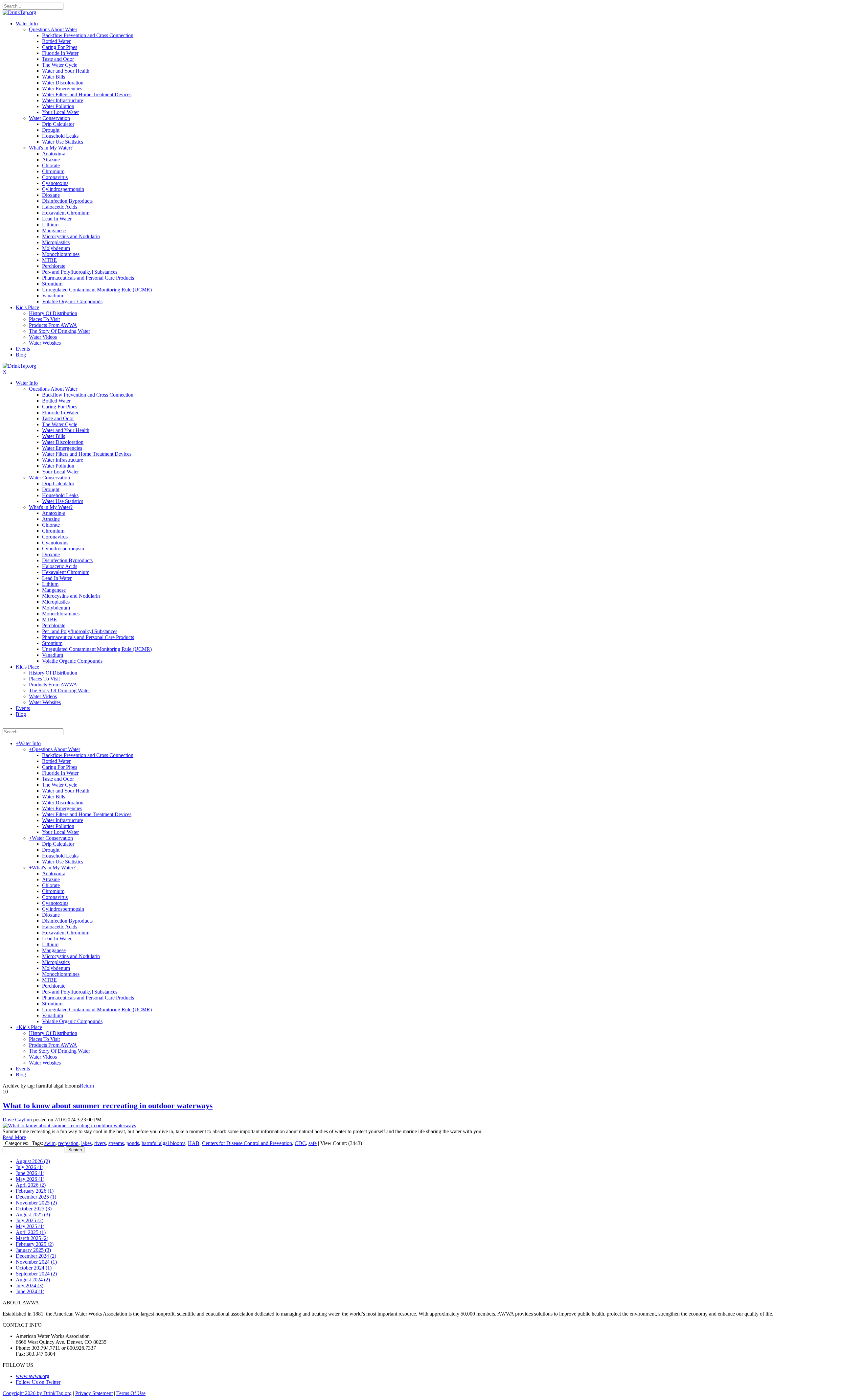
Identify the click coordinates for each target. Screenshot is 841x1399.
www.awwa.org (32, 1376)
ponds (132, 1143)
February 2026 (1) (35, 1191)
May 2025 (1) (30, 1226)
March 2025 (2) (32, 1238)
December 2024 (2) (36, 1256)
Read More (14, 1137)
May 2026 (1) (30, 1179)
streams (116, 1143)
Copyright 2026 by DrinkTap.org (37, 1393)
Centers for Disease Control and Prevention (247, 1143)
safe (312, 1143)
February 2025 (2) (35, 1244)
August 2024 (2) (33, 1279)
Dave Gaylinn (17, 1119)
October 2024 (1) (34, 1268)
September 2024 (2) (36, 1273)
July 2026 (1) (29, 1167)
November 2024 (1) (36, 1262)
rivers (100, 1143)
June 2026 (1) (30, 1173)
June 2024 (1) (30, 1291)
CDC (300, 1143)
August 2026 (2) (33, 1161)
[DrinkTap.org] (19, 12)
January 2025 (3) (33, 1250)
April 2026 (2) (31, 1185)
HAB (193, 1143)
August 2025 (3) (33, 1214)
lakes (86, 1143)
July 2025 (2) (29, 1220)
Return (87, 1086)
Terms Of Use (131, 1393)
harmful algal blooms (163, 1143)
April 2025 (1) (31, 1232)
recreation (68, 1143)
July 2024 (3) (29, 1285)
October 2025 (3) (34, 1208)
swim (50, 1143)
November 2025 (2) (36, 1202)
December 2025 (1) (36, 1197)
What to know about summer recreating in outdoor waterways (108, 1105)
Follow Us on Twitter (38, 1382)
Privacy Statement (94, 1393)
